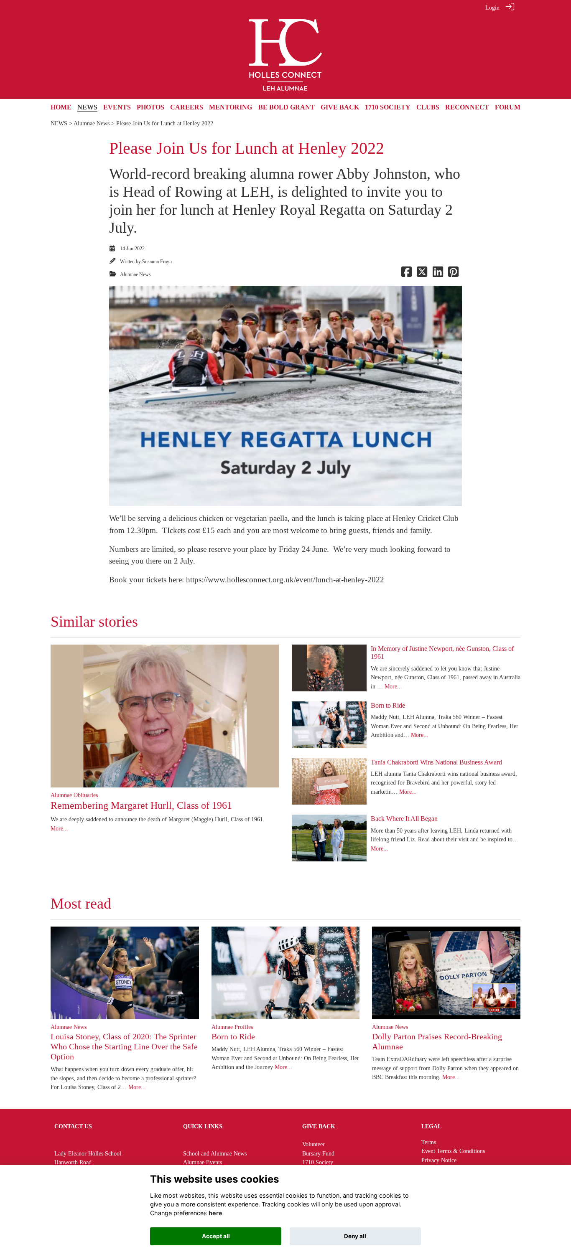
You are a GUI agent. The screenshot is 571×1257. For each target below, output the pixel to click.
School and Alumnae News (215, 1153)
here (215, 1212)
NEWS (59, 123)
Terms (428, 1142)
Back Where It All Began (404, 818)
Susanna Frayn (157, 261)
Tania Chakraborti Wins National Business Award (436, 762)
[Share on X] (422, 274)
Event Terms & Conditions (453, 1151)
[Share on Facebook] (406, 274)
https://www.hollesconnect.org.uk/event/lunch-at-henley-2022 (285, 579)
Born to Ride (388, 705)
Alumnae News (92, 123)
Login (492, 7)
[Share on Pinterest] (453, 274)
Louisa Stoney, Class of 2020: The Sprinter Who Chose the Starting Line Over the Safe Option (124, 1046)
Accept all (216, 1236)
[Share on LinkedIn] (438, 274)
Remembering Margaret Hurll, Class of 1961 (141, 805)
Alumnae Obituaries (74, 795)
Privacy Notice (438, 1160)
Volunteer (313, 1144)
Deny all (355, 1236)
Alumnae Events (202, 1162)
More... (59, 828)
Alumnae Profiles (232, 1026)
